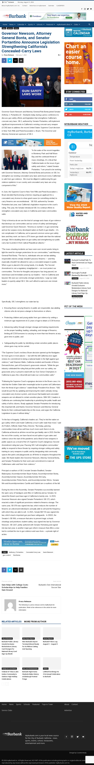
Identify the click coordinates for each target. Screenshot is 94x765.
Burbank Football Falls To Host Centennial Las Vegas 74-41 (82, 262)
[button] (89, 24)
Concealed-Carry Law (33, 551)
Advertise (68, 709)
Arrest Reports (48, 637)
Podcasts (6, 31)
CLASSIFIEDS (60, 5)
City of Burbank (7, 637)
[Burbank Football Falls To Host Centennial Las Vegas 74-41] (67, 261)
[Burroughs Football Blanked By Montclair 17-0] (67, 274)
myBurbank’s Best (63, 24)
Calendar (51, 5)
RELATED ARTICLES (12, 620)
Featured (49, 24)
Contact (24, 5)
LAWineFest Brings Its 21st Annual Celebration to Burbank (51, 673)
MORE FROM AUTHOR (35, 620)
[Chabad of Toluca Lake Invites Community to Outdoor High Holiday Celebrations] (11, 662)
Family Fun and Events (9, 667)
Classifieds (23, 31)
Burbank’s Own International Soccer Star (50, 585)
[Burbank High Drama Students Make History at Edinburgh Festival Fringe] (31, 662)
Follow (88, 104)
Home (5, 24)
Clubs (76, 24)
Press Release (9, 55)
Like (74, 100)
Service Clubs (7, 709)
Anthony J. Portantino (16, 551)
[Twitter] (88, 9)
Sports (30, 24)
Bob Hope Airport (28, 637)
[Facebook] (81, 9)
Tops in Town (47, 703)
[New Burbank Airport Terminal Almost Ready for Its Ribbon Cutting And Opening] (31, 632)
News (11, 24)
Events (46, 667)
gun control (7, 554)
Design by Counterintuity (77, 751)
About (66, 703)
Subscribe (87, 114)
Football (75, 268)
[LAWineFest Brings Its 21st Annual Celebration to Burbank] (52, 662)
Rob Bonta (16, 554)
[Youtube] (91, 9)
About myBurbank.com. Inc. (11, 5)
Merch (14, 31)
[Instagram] (84, 9)
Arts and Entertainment (30, 667)
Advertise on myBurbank (38, 5)
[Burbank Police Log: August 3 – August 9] (52, 632)
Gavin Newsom (48, 551)
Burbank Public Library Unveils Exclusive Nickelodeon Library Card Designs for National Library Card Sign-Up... (81, 288)
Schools (40, 24)
